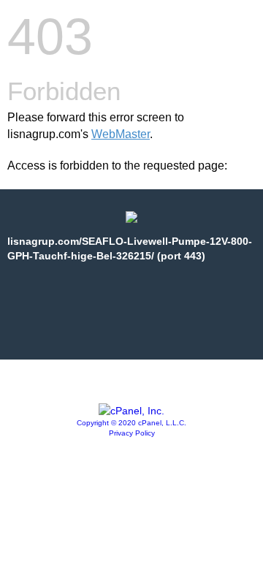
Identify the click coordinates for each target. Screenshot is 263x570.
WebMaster (120, 134)
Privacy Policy (132, 433)
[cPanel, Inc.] (131, 411)
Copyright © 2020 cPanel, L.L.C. (131, 423)
